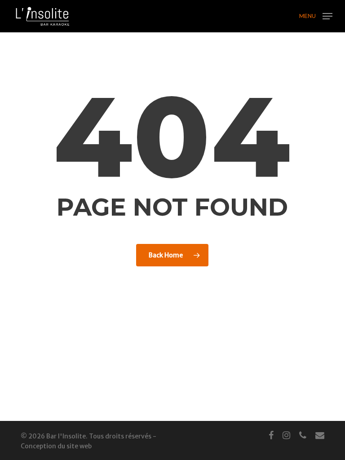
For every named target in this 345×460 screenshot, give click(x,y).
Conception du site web (56, 446)
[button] (315, 15)
